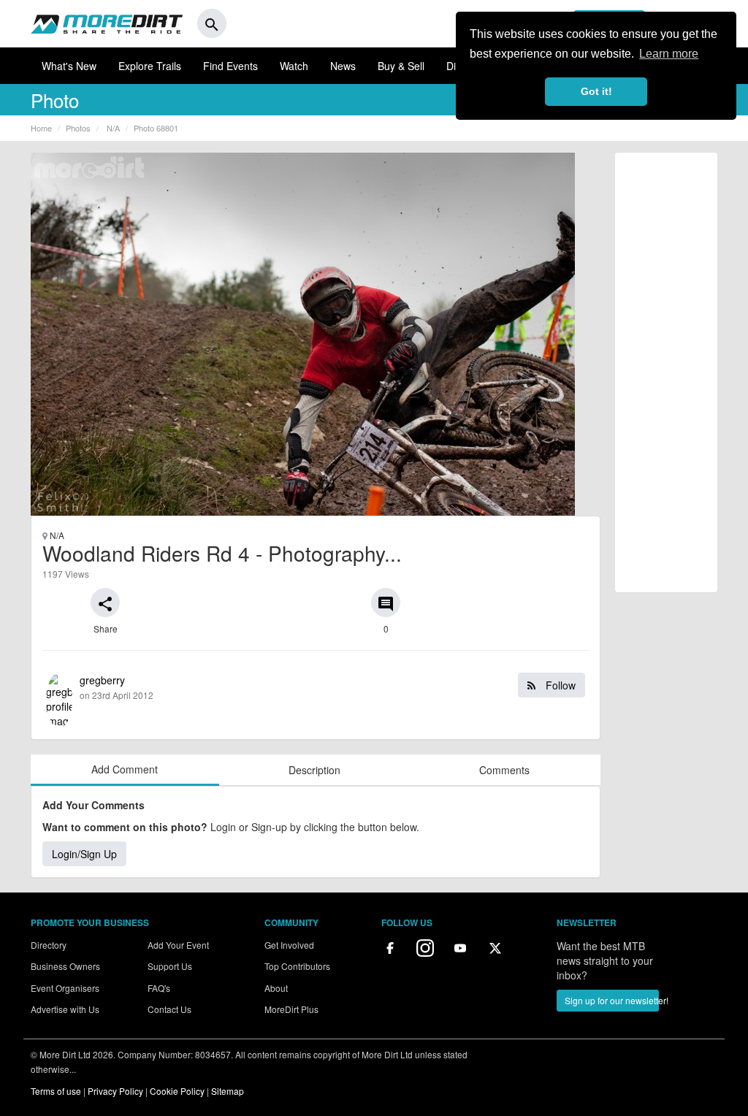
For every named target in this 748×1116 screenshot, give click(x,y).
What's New (69, 65)
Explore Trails (149, 65)
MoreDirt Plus (291, 1009)
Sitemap (227, 1091)
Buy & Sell (401, 65)
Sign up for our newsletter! (612, 1000)
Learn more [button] (668, 53)
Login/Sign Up (84, 853)
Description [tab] (314, 770)
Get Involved (289, 945)
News (343, 65)
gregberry (328, 687)
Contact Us (169, 1009)
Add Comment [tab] (124, 769)
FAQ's (159, 988)
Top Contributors (297, 966)
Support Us (170, 966)
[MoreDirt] (107, 23)
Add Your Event (178, 945)
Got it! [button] (596, 91)
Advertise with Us (65, 1009)
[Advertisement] (666, 372)
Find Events (230, 65)
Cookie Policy (177, 1091)
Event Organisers (65, 988)
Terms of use (56, 1091)
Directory (48, 945)
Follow (559, 685)
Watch (294, 65)
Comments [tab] (504, 770)
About (276, 988)
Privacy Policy (115, 1091)
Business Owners (65, 966)
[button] (105, 602)
